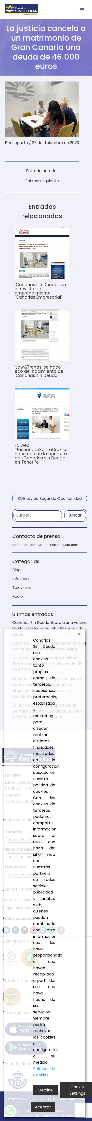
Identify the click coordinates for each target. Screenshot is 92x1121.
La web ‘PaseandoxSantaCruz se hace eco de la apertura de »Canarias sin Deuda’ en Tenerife (41, 453)
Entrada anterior (42, 171)
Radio (17, 596)
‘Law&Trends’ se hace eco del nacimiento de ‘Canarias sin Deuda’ (39, 371)
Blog (16, 570)
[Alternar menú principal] (81, 9)
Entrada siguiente (42, 181)
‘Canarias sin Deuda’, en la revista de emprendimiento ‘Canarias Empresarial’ (40, 291)
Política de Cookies (44, 1072)
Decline (45, 1090)
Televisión (21, 587)
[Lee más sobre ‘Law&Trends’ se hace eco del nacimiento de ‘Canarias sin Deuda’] (42, 335)
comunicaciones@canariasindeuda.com (45, 544)
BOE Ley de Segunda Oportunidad (49, 498)
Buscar (75, 515)
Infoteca (20, 579)
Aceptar (43, 1107)
